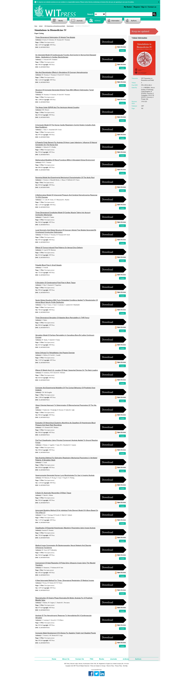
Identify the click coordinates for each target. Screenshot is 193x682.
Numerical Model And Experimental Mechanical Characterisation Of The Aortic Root (64, 177)
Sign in (144, 7)
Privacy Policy (118, 666)
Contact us (152, 7)
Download (107, 41)
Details (122, 50)
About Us (65, 659)
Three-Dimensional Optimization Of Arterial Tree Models (55, 37)
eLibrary (97, 20)
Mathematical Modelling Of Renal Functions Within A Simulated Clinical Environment (65, 160)
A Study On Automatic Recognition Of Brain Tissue (53, 493)
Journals (80, 20)
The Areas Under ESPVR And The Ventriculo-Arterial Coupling (57, 107)
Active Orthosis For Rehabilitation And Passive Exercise (55, 352)
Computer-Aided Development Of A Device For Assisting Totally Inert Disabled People (65, 633)
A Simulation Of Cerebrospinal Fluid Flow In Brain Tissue (55, 282)
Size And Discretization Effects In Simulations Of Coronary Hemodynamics (61, 72)
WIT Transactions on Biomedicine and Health (54, 26)
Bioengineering (70, 26)
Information (115, 20)
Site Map (125, 666)
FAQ (91, 659)
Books (61, 20)
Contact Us (79, 659)
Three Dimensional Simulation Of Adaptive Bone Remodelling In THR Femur (62, 317)
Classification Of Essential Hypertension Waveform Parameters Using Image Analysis (65, 528)
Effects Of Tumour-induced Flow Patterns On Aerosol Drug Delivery (59, 247)
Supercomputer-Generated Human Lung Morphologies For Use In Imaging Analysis (64, 475)
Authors (133, 20)
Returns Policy (110, 666)
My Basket (128, 7)
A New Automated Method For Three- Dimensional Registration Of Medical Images (64, 580)
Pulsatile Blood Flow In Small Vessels (48, 265)
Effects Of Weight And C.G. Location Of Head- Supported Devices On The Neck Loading (66, 370)
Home (36, 26)
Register (137, 7)
